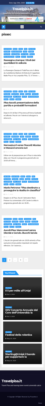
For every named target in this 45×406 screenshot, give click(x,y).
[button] (41, 26)
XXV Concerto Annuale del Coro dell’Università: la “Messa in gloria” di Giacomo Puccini (21, 313)
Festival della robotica (18, 334)
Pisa (25, 48)
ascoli (25, 51)
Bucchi (15, 48)
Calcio (20, 48)
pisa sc (32, 54)
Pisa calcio (32, 48)
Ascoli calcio (7, 48)
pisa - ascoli (24, 54)
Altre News (7, 176)
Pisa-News (7, 51)
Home (40, 403)
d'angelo (31, 51)
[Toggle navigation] (22, 27)
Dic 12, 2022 (9, 67)
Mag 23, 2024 (11, 338)
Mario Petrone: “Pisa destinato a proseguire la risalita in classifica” (22, 189)
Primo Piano (15, 94)
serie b (24, 56)
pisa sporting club (9, 56)
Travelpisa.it (22, 9)
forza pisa (7, 54)
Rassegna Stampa (16, 51)
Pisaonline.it (34, 397)
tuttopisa (30, 56)
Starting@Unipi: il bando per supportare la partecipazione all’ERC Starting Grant (20, 358)
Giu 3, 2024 (11, 294)
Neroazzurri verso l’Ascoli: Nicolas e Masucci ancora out (22, 146)
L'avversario (27, 219)
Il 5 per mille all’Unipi (18, 290)
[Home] (3, 27)
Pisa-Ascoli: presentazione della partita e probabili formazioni (21, 104)
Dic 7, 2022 (9, 152)
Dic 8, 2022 (9, 109)
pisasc (18, 56)
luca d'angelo (15, 54)
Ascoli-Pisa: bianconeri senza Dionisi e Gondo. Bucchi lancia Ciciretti (20, 233)
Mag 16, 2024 (11, 360)
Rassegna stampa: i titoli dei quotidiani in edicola (19, 61)
